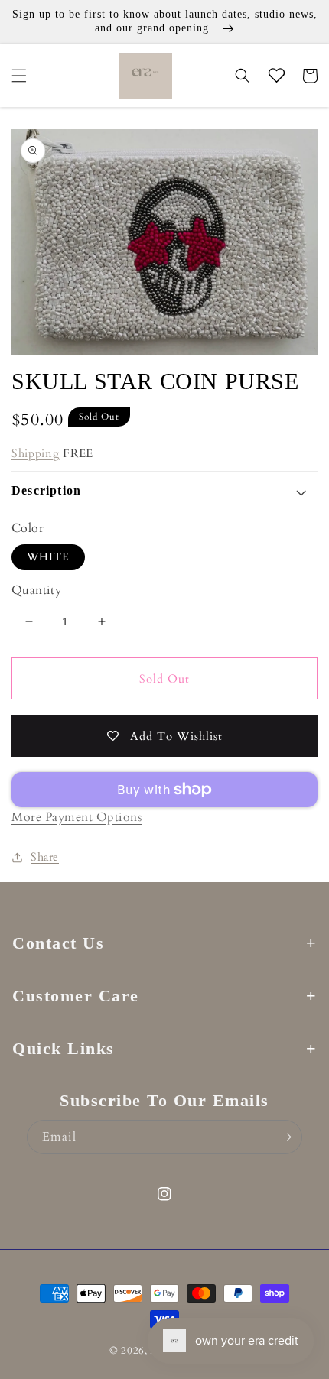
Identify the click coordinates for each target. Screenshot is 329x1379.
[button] (19, 75)
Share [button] (45, 857)
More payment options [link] (76, 817)
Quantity (36, 590)
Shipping (35, 453)
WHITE (48, 557)
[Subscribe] (285, 1137)
